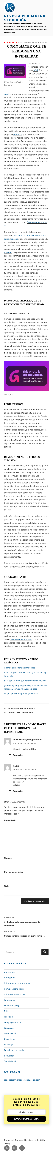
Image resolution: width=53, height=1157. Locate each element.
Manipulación (10, 1033)
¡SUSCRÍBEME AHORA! (26, 1118)
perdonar (27, 713)
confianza (17, 134)
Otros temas (10, 1039)
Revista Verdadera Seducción (25, 18)
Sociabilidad (10, 1061)
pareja (7, 94)
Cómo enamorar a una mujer (17, 983)
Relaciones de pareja (14, 1050)
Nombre (8, 858)
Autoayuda (9, 972)
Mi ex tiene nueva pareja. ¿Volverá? (21, 693)
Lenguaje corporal (12, 1022)
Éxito (6, 1011)
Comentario (10, 820)
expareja (8, 252)
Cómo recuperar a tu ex (21, 639)
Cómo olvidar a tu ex (14, 989)
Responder (18, 755)
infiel (35, 70)
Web (6, 886)
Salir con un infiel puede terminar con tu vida (25, 681)
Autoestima (9, 977)
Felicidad (8, 1017)
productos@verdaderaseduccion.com (22, 1080)
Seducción (9, 1056)
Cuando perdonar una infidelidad (19, 668)
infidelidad (14, 713)
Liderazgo (9, 1028)
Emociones (9, 1000)
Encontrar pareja (12, 1005)
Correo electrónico (13, 872)
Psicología (9, 1044)
